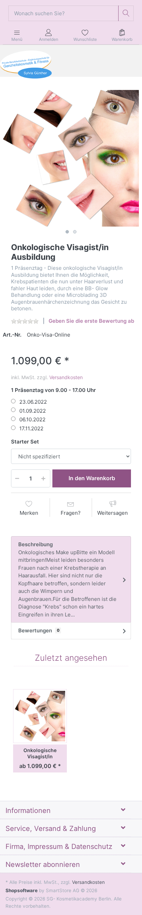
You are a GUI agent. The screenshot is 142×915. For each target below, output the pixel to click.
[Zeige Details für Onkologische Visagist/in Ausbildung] (40, 716)
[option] (71, 158)
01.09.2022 (32, 411)
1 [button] (67, 232)
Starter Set (25, 441)
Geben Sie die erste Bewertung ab (91, 321)
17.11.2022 (31, 428)
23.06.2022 (33, 402)
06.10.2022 (32, 419)
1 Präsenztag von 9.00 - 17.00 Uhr (53, 390)
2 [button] (75, 232)
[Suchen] (126, 13)
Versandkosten (66, 377)
